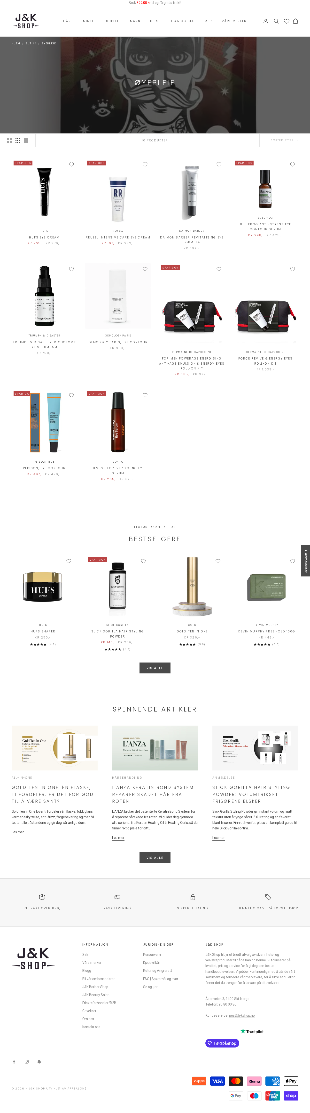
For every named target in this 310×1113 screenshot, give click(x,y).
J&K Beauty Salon (95, 995)
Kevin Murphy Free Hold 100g (266, 631)
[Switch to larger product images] (9, 140)
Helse (155, 21)
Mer (208, 21)
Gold (192, 625)
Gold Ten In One (192, 631)
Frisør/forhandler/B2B (99, 1003)
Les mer (18, 832)
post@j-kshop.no (242, 1015)
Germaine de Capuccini (191, 352)
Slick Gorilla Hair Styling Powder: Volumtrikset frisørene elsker (251, 794)
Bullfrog (265, 218)
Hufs (44, 231)
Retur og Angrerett (157, 971)
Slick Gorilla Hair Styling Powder (117, 633)
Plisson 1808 (44, 462)
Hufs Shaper (43, 631)
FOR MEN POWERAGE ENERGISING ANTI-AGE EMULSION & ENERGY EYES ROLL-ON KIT (192, 363)
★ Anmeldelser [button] (306, 561)
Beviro (118, 462)
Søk (85, 955)
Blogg (86, 971)
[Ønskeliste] (286, 21)
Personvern (152, 955)
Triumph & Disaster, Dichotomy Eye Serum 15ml (44, 344)
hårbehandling (127, 778)
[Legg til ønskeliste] (71, 164)
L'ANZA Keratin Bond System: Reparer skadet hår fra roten (153, 794)
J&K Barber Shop (95, 987)
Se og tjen (150, 987)
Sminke (87, 21)
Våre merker (234, 21)
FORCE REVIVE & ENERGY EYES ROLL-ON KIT (265, 360)
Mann (135, 21)
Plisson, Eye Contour (44, 468)
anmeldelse (223, 778)
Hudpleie (112, 21)
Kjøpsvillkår (151, 963)
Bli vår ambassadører (98, 979)
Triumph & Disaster (44, 335)
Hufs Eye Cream (44, 237)
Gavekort (89, 1011)
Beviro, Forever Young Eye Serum (118, 470)
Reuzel (118, 231)
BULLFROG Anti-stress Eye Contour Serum (265, 226)
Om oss (88, 1019)
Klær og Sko (182, 21)
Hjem (16, 43)
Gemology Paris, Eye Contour (118, 342)
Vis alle (155, 668)
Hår (67, 21)
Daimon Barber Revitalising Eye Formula (192, 239)
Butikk (30, 43)
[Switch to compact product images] (26, 140)
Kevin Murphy (267, 625)
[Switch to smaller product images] (18, 140)
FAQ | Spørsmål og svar (160, 979)
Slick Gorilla (118, 625)
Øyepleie (48, 43)
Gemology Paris (118, 335)
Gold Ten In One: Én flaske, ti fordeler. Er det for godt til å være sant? (54, 794)
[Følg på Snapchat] (39, 1061)
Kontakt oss (91, 1027)
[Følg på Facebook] (14, 1061)
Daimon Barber (191, 231)
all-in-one (22, 778)
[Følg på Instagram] (26, 1061)
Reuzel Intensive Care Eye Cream (118, 237)
